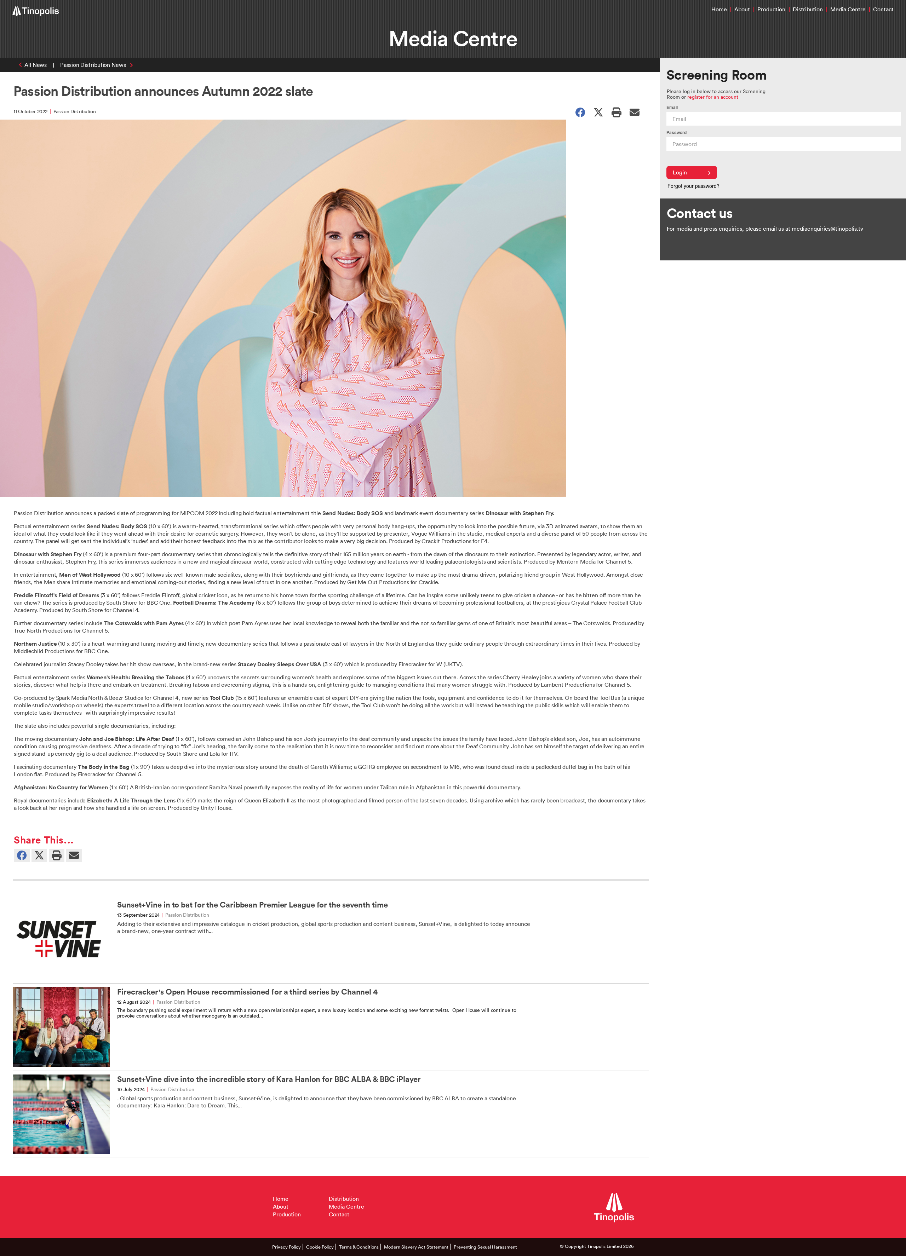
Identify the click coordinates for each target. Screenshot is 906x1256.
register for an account (712, 96)
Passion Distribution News (93, 64)
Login (680, 172)
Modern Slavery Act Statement (416, 1247)
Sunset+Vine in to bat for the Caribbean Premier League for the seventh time (252, 905)
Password (676, 132)
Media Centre (848, 9)
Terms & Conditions (359, 1247)
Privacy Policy (286, 1247)
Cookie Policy (320, 1247)
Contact (883, 9)
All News (35, 64)
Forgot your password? (693, 185)
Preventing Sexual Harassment (485, 1247)
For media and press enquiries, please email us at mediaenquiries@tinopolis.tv (765, 228)
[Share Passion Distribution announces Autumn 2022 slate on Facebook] (580, 112)
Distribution (808, 9)
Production (771, 9)
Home (719, 9)
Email (672, 107)
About (742, 9)
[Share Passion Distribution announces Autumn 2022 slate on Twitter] (598, 112)
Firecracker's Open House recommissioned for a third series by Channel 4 (247, 992)
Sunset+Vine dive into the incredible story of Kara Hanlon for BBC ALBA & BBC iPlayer (269, 1079)
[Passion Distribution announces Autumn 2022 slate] (634, 112)
